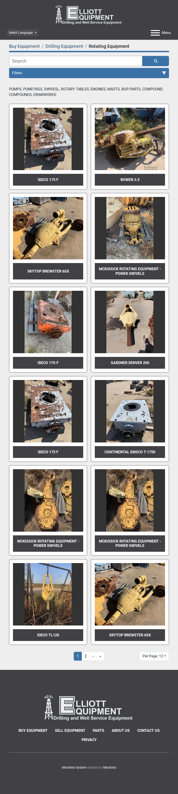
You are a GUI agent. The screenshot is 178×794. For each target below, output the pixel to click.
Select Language (21, 32)
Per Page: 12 (153, 656)
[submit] (155, 61)
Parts (98, 730)
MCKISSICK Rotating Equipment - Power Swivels (130, 271)
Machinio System (74, 767)
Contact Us (148, 730)
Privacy (89, 740)
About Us (121, 730)
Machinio (109, 767)
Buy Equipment (33, 730)
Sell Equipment (70, 730)
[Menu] (155, 33)
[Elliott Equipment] (89, 707)
